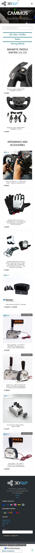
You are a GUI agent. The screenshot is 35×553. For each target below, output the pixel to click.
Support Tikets (5, 522)
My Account (5, 524)
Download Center (6, 520)
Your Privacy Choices (13, 548)
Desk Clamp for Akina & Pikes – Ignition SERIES (16, 425)
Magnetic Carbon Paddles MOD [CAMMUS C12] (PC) (16, 89)
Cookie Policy (11, 545)
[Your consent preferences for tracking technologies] (32, 550)
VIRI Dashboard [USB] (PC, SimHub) (16, 304)
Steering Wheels (17, 43)
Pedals (17, 39)
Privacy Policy (4, 545)
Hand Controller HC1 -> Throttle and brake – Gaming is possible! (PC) (16, 182)
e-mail (4, 529)
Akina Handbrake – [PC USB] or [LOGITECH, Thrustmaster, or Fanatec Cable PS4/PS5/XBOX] (16, 346)
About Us (17, 495)
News (17, 497)
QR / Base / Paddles (17, 34)
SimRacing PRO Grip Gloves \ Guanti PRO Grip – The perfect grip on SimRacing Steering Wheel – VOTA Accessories (16, 222)
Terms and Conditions (21, 545)
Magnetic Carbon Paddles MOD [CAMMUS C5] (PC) (16, 128)
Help (3, 525)
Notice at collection (8, 551)
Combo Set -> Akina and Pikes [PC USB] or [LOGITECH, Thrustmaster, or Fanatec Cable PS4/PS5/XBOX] (16, 386)
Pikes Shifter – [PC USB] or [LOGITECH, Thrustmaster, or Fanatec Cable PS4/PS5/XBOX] (15, 465)
